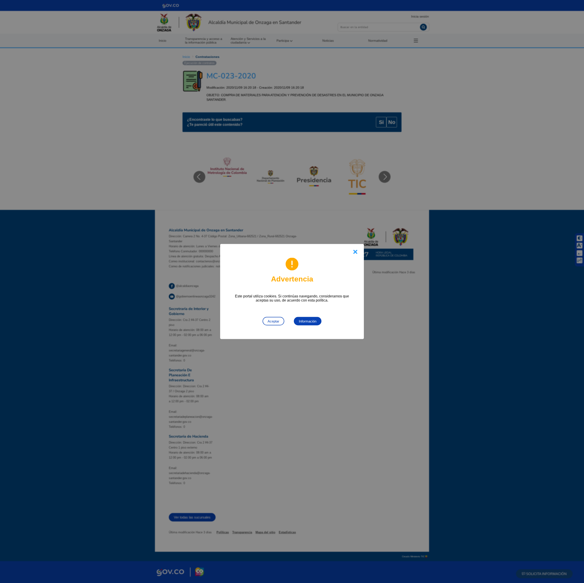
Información (307, 321)
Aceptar (273, 321)
